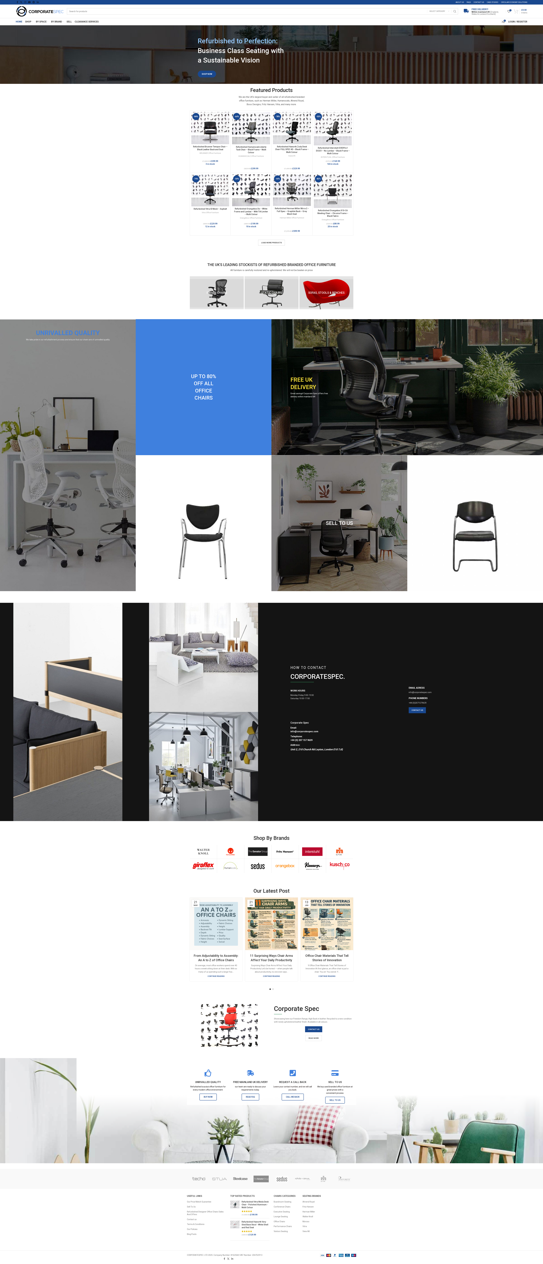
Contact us (192, 1219)
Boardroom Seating (282, 1202)
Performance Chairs (283, 1226)
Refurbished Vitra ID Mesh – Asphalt (210, 209)
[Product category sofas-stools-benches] (326, 292)
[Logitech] (323, 1179)
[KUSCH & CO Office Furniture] (339, 866)
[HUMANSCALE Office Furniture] (230, 866)
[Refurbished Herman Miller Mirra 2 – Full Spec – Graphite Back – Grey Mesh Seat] (292, 190)
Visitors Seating (281, 1231)
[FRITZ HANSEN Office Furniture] (285, 852)
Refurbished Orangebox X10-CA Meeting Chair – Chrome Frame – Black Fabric (332, 213)
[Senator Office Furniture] (257, 852)
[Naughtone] (261, 1179)
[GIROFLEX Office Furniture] (203, 866)
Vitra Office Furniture (210, 212)
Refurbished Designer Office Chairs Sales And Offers (205, 1213)
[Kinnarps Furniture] (312, 866)
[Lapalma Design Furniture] (344, 1179)
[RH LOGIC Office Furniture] (339, 852)
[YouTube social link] (29, 2)
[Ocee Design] (240, 1179)
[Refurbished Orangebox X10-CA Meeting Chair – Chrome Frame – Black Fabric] (333, 191)
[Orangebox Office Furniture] (285, 866)
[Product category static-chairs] (272, 292)
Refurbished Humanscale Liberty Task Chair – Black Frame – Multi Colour (251, 150)
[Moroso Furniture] (282, 1179)
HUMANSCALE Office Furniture (251, 156)
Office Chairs (279, 1221)
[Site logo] (40, 11)
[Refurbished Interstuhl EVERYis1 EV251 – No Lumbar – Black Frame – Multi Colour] (333, 128)
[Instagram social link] (25, 2)
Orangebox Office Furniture (251, 218)
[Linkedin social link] (38, 2)
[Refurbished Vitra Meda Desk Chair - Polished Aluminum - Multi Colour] (234, 1208)
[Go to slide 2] (273, 989)
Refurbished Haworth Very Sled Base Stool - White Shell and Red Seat (255, 1224)
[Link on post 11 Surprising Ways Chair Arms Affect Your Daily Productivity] (271, 924)
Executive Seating (282, 1212)
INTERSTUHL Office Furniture (333, 157)
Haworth (291, 156)
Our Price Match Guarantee (199, 1202)
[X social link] (21, 2)
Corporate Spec (299, 722)
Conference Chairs (282, 1207)
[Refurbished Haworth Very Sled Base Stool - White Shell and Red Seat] (234, 1228)
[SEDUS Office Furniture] (257, 866)
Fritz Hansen (308, 1207)
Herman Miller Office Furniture (292, 218)
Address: (295, 745)
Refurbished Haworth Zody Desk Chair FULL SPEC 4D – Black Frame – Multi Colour (292, 149)
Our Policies (192, 1229)
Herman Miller (309, 1212)
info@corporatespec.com (304, 731)
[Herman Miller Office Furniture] (230, 852)
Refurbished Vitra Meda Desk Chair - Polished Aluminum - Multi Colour (255, 1204)
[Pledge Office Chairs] (198, 1179)
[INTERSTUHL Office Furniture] (312, 852)
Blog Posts (191, 1234)
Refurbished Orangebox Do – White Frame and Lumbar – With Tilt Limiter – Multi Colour (251, 211)
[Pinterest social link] (34, 2)
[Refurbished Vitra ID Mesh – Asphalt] (210, 190)
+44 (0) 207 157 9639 (301, 740)
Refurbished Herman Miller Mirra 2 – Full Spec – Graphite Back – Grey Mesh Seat (292, 211)
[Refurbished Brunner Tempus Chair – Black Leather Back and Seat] (210, 128)
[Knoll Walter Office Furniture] (203, 852)
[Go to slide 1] (270, 989)
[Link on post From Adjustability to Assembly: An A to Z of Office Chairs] (216, 924)
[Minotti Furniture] (302, 1179)
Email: (293, 727)
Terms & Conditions (195, 1224)
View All (306, 1231)
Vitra (305, 1226)
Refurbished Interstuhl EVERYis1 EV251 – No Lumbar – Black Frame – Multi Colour (333, 151)
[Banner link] (68, 455)
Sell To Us (191, 1207)
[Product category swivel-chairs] (217, 292)
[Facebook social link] (17, 2)
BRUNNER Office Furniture (210, 153)
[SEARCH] (455, 11)
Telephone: (296, 736)
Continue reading (216, 976)
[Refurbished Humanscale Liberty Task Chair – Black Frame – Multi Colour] (251, 128)
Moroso (306, 1221)
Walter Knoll (308, 1216)
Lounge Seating (281, 1216)
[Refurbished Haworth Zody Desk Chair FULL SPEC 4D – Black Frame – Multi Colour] (292, 128)
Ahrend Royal (309, 1202)
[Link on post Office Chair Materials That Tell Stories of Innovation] (327, 924)
